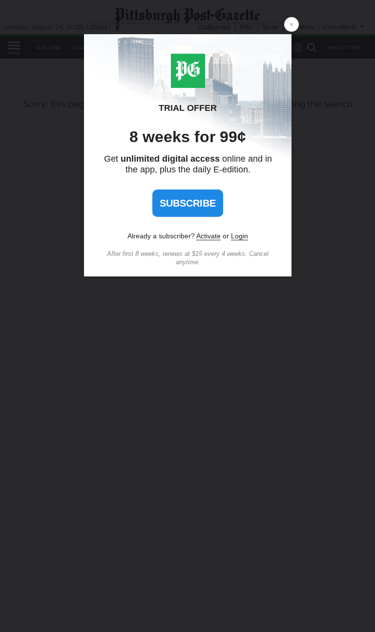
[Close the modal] (291, 24)
